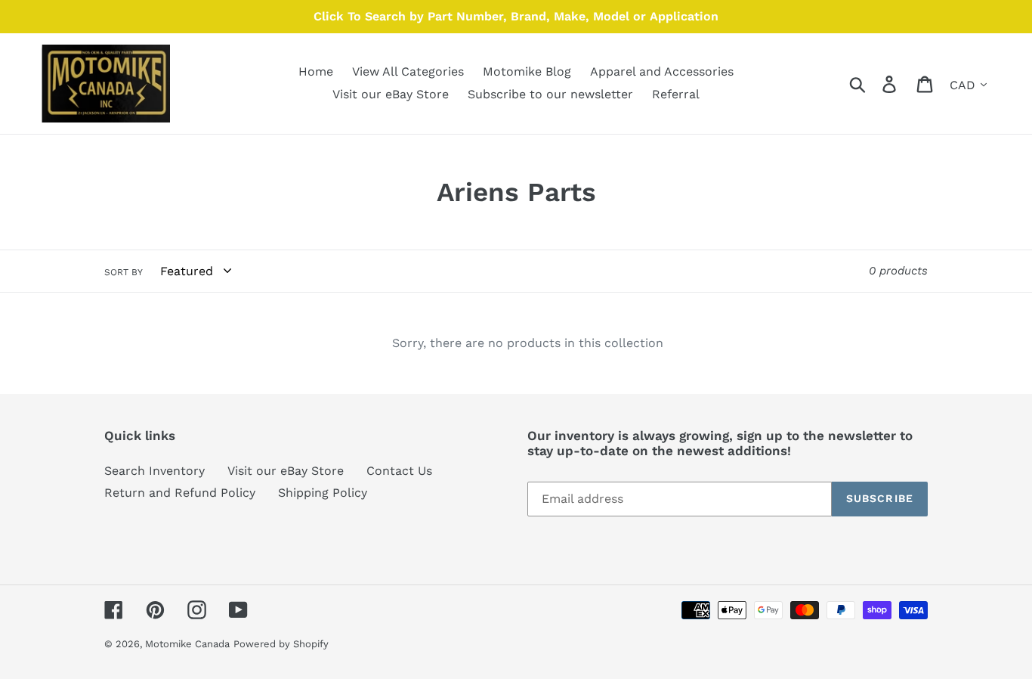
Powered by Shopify (281, 644)
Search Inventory (154, 471)
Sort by (123, 272)
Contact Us (399, 471)
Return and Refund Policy (179, 492)
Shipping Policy (322, 492)
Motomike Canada (187, 644)
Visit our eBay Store (285, 471)
